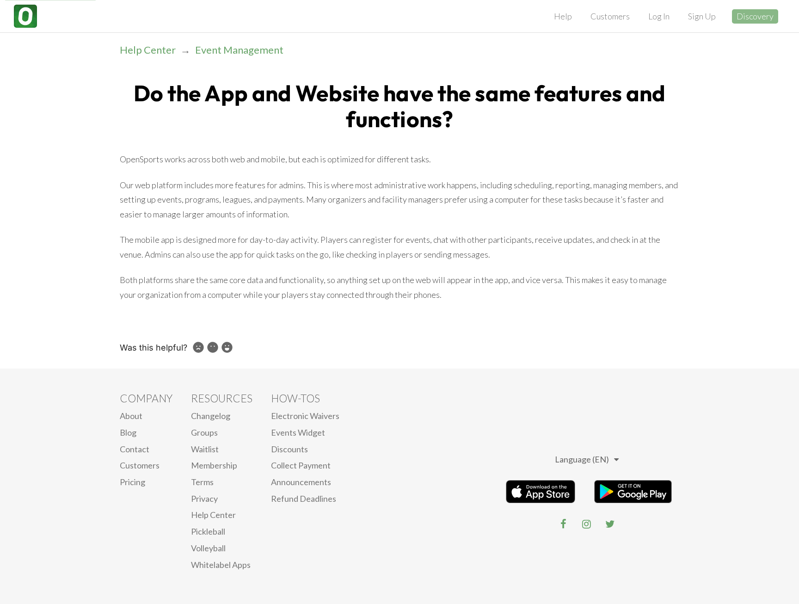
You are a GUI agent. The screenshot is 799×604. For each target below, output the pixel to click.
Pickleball (208, 531)
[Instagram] (587, 524)
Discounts (289, 449)
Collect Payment (301, 465)
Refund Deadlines (303, 498)
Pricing (132, 482)
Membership (214, 465)
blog (128, 432)
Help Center (148, 49)
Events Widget (298, 432)
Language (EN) (582, 459)
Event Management (239, 49)
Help (563, 16)
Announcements (301, 482)
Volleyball (208, 548)
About (131, 416)
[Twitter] (610, 524)
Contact (134, 449)
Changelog (210, 416)
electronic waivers (305, 416)
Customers (610, 16)
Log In (659, 16)
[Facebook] (563, 524)
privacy (204, 498)
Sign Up (702, 16)
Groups (204, 432)
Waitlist (205, 449)
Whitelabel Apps (221, 565)
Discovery (755, 16)
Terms (202, 482)
